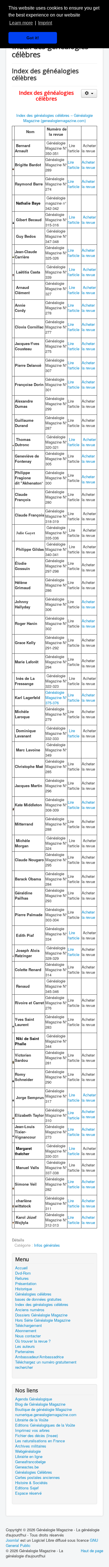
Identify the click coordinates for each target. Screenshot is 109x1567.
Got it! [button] (32, 37)
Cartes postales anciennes (37, 1477)
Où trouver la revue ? (33, 1341)
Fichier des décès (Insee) (36, 1435)
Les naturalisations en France (40, 1440)
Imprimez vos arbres (32, 1430)
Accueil (21, 1268)
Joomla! (12, 1540)
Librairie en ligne (28, 1456)
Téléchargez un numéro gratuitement (45, 1362)
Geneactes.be (27, 1467)
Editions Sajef (27, 1488)
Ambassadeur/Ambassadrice (39, 1356)
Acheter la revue (88, 164)
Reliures (22, 1278)
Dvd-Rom (23, 1273)
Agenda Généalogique (33, 1399)
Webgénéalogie (28, 1451)
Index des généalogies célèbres (41, 1304)
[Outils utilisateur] (89, 93)
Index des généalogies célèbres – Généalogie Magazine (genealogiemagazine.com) (54, 117)
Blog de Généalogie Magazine (40, 1404)
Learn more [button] (21, 22)
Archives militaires (30, 1446)
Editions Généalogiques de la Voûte (45, 1425)
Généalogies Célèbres (33, 1472)
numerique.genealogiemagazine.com (45, 1414)
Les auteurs (25, 1346)
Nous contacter (28, 1336)
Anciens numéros (29, 1309)
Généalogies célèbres (33, 1294)
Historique (23, 1288)
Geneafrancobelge (30, 1461)
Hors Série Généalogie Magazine (42, 1320)
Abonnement (25, 1330)
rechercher (24, 1367)
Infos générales (47, 1245)
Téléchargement (28, 1325)
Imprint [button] (45, 22)
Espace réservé (28, 1493)
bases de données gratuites (38, 1299)
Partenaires (24, 1351)
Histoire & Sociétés (31, 1482)
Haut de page (92, 1550)
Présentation (25, 1283)
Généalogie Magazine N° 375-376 (56, 697)
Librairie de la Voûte (31, 1420)
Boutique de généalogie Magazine (43, 1409)
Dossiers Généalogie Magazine (41, 1315)
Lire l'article (73, 164)
